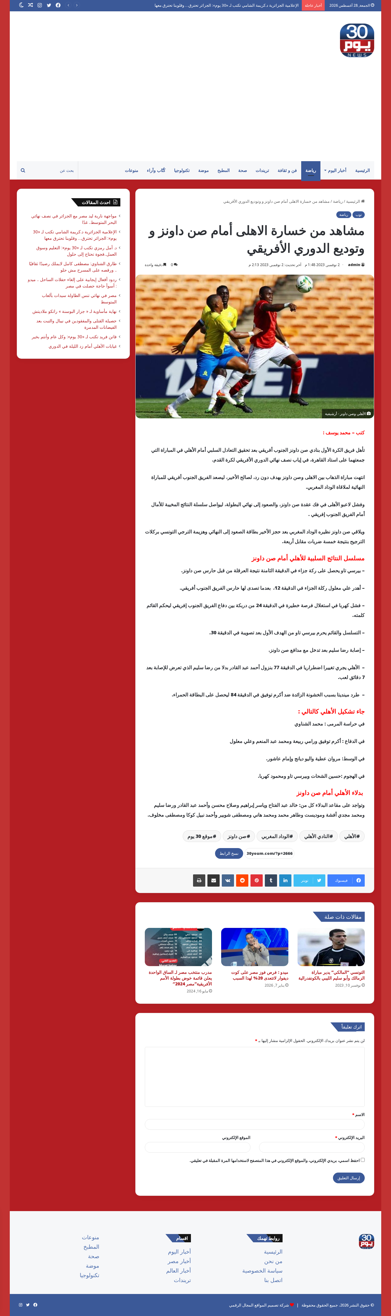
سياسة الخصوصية (262, 1270)
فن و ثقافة (287, 170)
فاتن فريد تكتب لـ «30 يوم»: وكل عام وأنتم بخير (74, 336)
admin (354, 264)
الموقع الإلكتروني (236, 1137)
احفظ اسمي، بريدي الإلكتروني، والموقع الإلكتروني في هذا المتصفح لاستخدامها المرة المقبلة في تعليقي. (274, 1160)
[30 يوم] (357, 40)
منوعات (131, 170)
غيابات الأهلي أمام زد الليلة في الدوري (83, 346)
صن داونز (237, 836)
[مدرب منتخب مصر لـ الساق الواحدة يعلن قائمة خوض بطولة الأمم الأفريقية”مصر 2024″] (178, 947)
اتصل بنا (273, 1280)
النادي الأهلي (316, 836)
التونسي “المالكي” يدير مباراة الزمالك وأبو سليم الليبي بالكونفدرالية (331, 975)
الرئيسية (362, 170)
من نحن (273, 1261)
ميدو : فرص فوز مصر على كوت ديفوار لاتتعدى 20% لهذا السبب (259, 975)
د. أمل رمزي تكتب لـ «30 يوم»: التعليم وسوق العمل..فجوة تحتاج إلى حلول (239, 5)
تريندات (262, 170)
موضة (203, 170)
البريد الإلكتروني (350, 1137)
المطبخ (223, 170)
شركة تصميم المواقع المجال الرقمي (259, 1305)
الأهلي (350, 836)
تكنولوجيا (182, 170)
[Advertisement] (195, 115)
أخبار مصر (179, 1261)
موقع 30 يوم (200, 836)
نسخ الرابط (229, 853)
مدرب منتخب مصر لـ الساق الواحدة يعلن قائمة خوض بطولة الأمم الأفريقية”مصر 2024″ (180, 978)
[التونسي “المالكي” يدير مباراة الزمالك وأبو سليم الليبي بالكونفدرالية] (331, 947)
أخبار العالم (178, 1270)
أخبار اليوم (337, 170)
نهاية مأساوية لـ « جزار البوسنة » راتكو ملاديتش (74, 311)
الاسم (358, 1114)
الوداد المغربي (275, 836)
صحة (242, 170)
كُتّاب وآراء (156, 170)
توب (359, 214)
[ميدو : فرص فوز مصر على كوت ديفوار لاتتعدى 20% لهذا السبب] (254, 947)
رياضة (310, 170)
